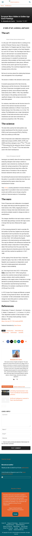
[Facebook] (8, 341)
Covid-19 (4, 523)
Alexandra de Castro (9, 21)
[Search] (30, 2)
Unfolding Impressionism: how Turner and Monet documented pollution (19, 392)
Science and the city (19, 529)
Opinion (10, 529)
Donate (15, 514)
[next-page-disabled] (5, 406)
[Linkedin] (18, 341)
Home (2, 5)
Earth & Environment (24, 523)
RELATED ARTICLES (7, 386)
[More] (26, 341)
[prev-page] (2, 406)
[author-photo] (16, 357)
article (6, 187)
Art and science (9, 330)
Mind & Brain (17, 526)
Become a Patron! (16, 488)
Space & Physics (23, 528)
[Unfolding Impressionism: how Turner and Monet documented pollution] (5, 392)
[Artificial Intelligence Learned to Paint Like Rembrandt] (5, 400)
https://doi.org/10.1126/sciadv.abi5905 (12, 321)
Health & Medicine (20, 524)
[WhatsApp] (15, 341)
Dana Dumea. (17, 325)
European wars (5, 332)
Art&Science (8, 5)
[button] (2, 2)
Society (16, 528)
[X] (11, 341)
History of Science (7, 526)
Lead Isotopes (13, 332)
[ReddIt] (22, 341)
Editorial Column (10, 524)
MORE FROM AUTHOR (19, 386)
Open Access (24, 526)
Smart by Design (6, 459)
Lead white (20, 332)
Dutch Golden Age (19, 330)
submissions (25, 467)
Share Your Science (8, 528)
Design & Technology (12, 523)
